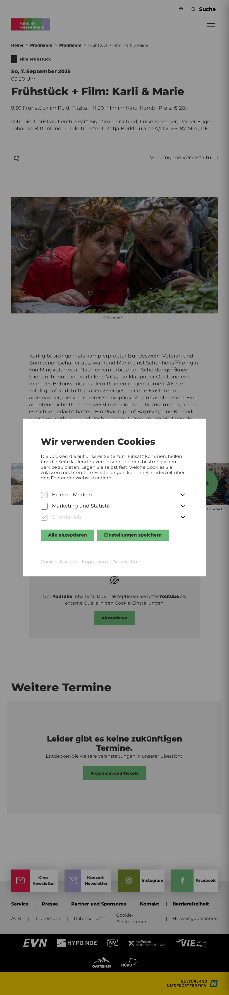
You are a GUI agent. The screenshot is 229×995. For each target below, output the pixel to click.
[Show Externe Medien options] (182, 495)
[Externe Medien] (44, 495)
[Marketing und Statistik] (44, 506)
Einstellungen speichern (133, 535)
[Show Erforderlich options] (182, 517)
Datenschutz (126, 561)
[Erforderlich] (44, 517)
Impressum (95, 561)
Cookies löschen (59, 561)
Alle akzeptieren (67, 535)
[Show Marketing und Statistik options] (182, 506)
